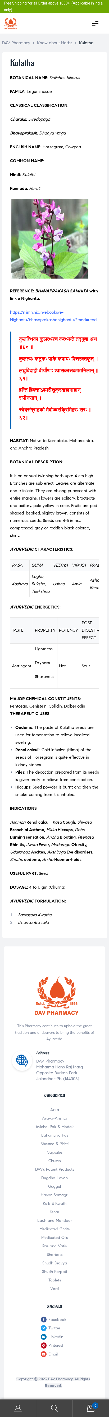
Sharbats (54, 1254)
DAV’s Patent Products (54, 1169)
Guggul (54, 1186)
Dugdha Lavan (54, 1177)
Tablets (54, 1280)
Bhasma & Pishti (54, 1143)
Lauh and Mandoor (54, 1220)
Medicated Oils (54, 1237)
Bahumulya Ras (54, 1135)
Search (54, 1408)
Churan (54, 1160)
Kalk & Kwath (54, 1203)
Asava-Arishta (54, 1118)
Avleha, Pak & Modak (54, 1126)
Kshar (54, 1212)
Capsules (54, 1152)
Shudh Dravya (54, 1263)
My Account (18, 1408)
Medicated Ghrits (54, 1229)
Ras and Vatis (54, 1246)
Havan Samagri (54, 1195)
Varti (54, 1288)
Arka (54, 1109)
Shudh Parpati (54, 1271)
